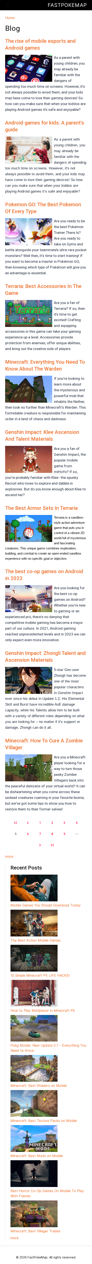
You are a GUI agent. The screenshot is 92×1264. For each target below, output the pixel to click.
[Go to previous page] (28, 823)
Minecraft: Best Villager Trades (35, 1231)
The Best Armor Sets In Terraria (41, 508)
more (9, 857)
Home (10, 18)
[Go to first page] (15, 823)
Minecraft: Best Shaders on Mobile (38, 1086)
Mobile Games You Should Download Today (45, 905)
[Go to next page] (40, 845)
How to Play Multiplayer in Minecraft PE (42, 1011)
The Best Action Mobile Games (35, 940)
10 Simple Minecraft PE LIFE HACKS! (40, 975)
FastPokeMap (67, 5)
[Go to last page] (52, 845)
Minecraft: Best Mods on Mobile (36, 1156)
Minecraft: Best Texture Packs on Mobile (43, 1121)
